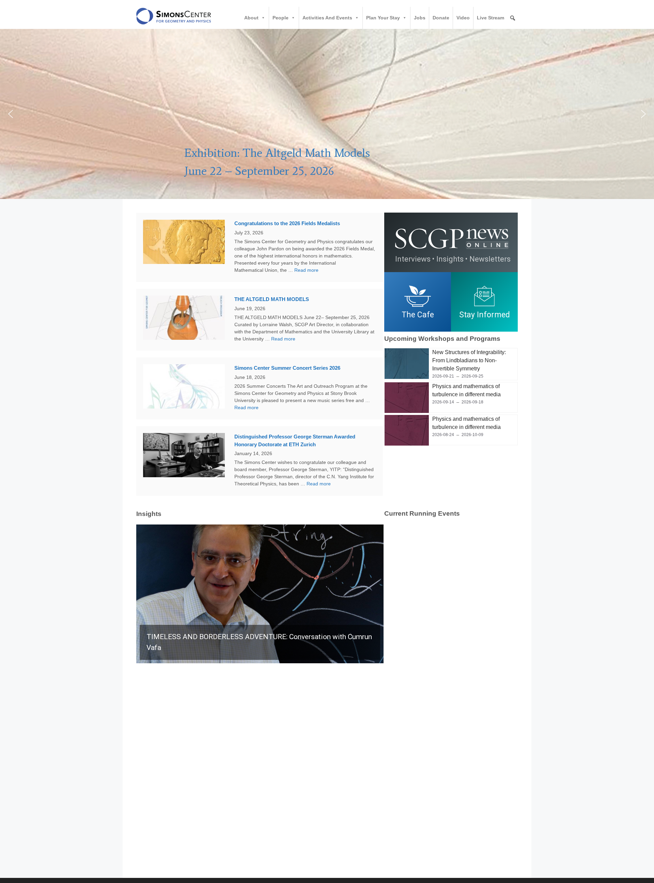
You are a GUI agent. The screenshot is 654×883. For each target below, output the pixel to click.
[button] (327, 114)
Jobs (419, 17)
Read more (306, 270)
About (251, 17)
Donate (441, 17)
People (280, 17)
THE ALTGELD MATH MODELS (271, 299)
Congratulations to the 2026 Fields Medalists (287, 223)
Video (463, 17)
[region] (451, 302)
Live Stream (490, 17)
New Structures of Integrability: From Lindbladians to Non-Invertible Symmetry (469, 360)
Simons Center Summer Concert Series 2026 (287, 368)
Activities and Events (327, 17)
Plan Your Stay (383, 17)
